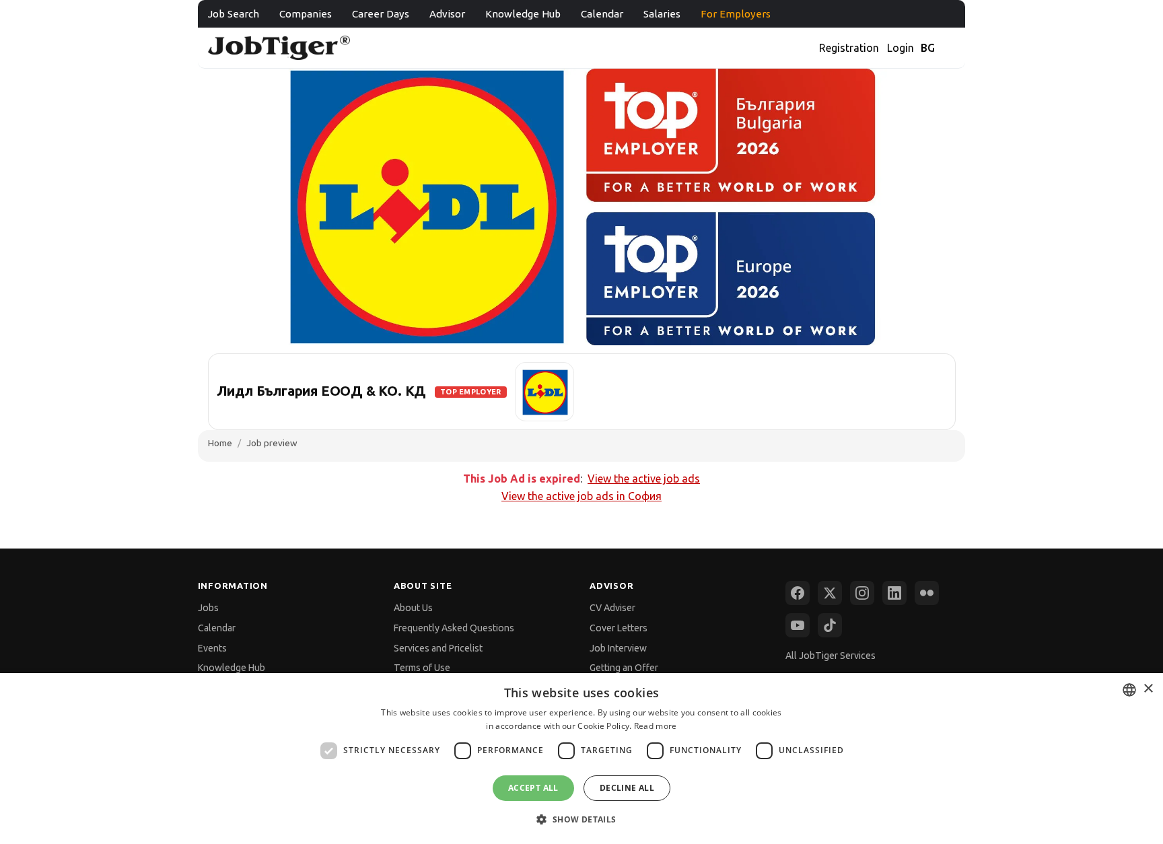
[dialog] (581, 758)
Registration (849, 48)
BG (928, 48)
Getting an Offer (624, 667)
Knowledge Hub (523, 14)
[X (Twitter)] (830, 593)
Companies (305, 14)
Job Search (233, 14)
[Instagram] (862, 593)
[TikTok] (830, 625)
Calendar (602, 14)
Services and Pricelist (438, 648)
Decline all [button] (627, 788)
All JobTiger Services (830, 655)
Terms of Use (422, 667)
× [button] (1148, 689)
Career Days (380, 14)
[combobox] (1129, 690)
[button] (581, 819)
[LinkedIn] (894, 593)
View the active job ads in (581, 496)
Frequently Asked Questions (454, 628)
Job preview (271, 442)
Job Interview (618, 648)
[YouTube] (797, 625)
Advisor (447, 14)
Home (220, 442)
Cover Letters (618, 628)
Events (212, 648)
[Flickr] (927, 593)
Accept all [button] (533, 788)
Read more (655, 726)
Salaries (661, 14)
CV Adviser (612, 607)
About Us (413, 607)
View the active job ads (644, 478)
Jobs (208, 607)
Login (900, 48)
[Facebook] (797, 593)
